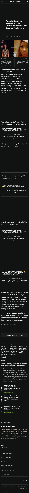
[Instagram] (22, 480)
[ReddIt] (17, 330)
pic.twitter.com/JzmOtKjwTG (12, 130)
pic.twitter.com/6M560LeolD (13, 186)
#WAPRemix (17, 273)
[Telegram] (25, 330)
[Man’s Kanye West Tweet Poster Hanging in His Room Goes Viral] (14, 340)
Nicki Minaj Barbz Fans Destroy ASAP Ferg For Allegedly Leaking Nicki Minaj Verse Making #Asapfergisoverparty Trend (6, 63)
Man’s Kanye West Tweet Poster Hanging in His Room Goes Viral (14, 350)
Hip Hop (3, 344)
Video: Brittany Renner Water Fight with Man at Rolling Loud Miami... (14, 364)
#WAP (25, 129)
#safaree (5, 129)
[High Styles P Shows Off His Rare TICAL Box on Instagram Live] (25, 409)
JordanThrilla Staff (12, 34)
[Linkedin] (13, 330)
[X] (6, 330)
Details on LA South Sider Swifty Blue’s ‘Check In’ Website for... (23, 350)
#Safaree (9, 273)
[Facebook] (2, 330)
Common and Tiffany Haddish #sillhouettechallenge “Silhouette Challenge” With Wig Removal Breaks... (5, 353)
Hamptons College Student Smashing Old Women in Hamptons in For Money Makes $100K (22, 62)
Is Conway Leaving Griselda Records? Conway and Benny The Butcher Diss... (12, 387)
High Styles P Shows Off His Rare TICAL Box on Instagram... (12, 408)
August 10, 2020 (21, 281)
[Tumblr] (21, 330)
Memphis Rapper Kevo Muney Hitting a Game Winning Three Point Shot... (11, 398)
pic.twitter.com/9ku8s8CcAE (12, 274)
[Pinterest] (10, 330)
